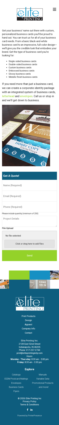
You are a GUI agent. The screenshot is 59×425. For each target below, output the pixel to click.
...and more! (42, 387)
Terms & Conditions (29, 404)
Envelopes (16, 383)
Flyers (16, 391)
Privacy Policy (29, 401)
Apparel (28, 324)
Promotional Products (42, 383)
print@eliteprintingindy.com (30, 353)
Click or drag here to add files (30, 243)
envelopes (26, 96)
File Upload (7, 228)
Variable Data (42, 378)
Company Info (28, 328)
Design (28, 320)
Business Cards (16, 387)
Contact (28, 333)
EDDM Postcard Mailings (16, 378)
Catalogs (16, 374)
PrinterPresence (35, 415)
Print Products (28, 316)
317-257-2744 (33, 350)
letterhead (8, 96)
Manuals (43, 374)
